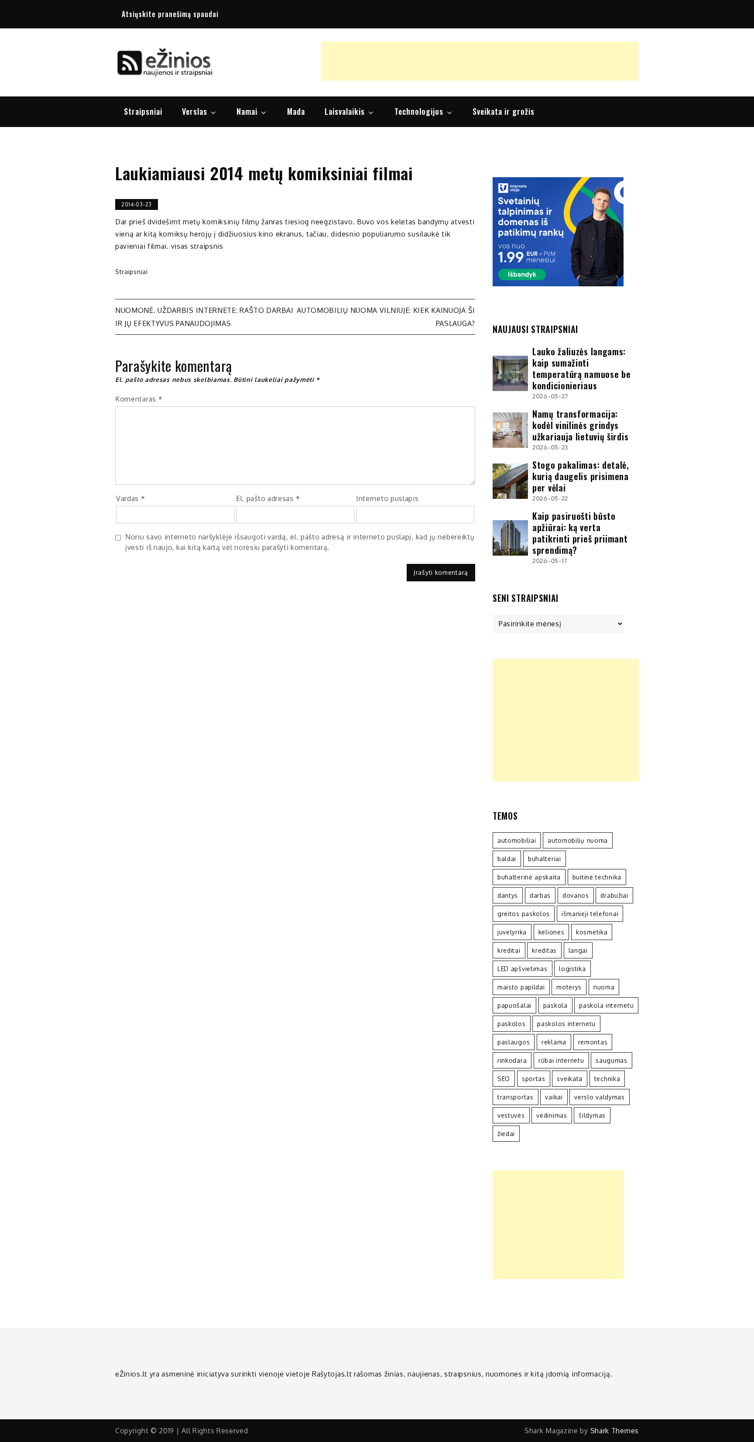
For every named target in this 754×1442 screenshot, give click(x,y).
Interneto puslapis (387, 498)
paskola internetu (606, 1005)
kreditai (509, 950)
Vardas (130, 498)
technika (607, 1078)
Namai (246, 111)
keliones (551, 932)
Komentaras (138, 399)
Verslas (194, 111)
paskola (555, 1005)
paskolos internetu (566, 1023)
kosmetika (591, 932)
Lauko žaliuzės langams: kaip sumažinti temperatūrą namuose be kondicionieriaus (581, 368)
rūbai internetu (561, 1060)
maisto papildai (521, 987)
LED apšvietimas (522, 968)
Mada (296, 111)
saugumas (611, 1060)
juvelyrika (512, 932)
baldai (506, 858)
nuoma (604, 987)
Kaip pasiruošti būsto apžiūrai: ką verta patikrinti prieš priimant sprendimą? (580, 532)
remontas (593, 1042)
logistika (572, 968)
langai (578, 950)
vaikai (553, 1097)
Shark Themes (614, 1430)
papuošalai (514, 1005)
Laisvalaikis (345, 111)
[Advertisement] (480, 61)
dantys (507, 895)
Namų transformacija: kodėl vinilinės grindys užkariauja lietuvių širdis (580, 425)
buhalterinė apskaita (529, 877)
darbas (540, 895)
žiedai (506, 1133)
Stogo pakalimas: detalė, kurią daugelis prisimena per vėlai (580, 476)
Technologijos (418, 111)
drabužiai (614, 895)
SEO (503, 1078)
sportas (533, 1078)
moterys (569, 987)
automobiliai (516, 840)
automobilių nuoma (578, 840)
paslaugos (513, 1042)
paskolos (511, 1023)
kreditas (544, 950)
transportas (515, 1097)
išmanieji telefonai (590, 913)
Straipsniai (143, 111)
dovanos (575, 895)
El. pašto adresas (268, 498)
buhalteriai (544, 858)
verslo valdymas (599, 1097)
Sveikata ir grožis (504, 111)
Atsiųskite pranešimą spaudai (170, 14)
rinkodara (512, 1060)
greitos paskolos (523, 913)
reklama (554, 1042)
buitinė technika (596, 877)
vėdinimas (551, 1115)
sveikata (570, 1078)
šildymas (592, 1115)
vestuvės (511, 1115)
